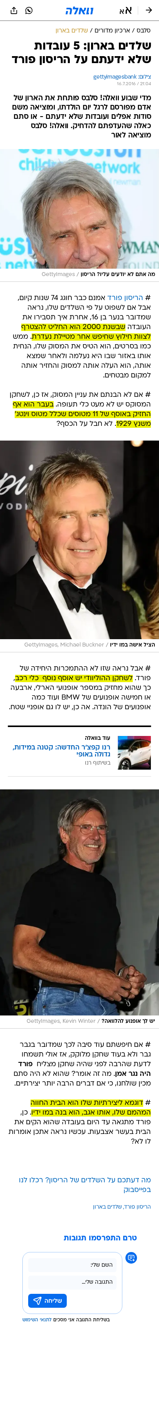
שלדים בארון (107, 1207)
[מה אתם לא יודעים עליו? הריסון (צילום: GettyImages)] (79, 215)
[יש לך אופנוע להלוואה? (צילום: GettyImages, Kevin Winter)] (79, 909)
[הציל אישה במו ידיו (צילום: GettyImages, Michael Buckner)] (79, 546)
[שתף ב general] (14, 10)
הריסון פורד (125, 298)
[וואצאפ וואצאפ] (29, 10)
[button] (126, 10)
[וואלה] (79, 10)
